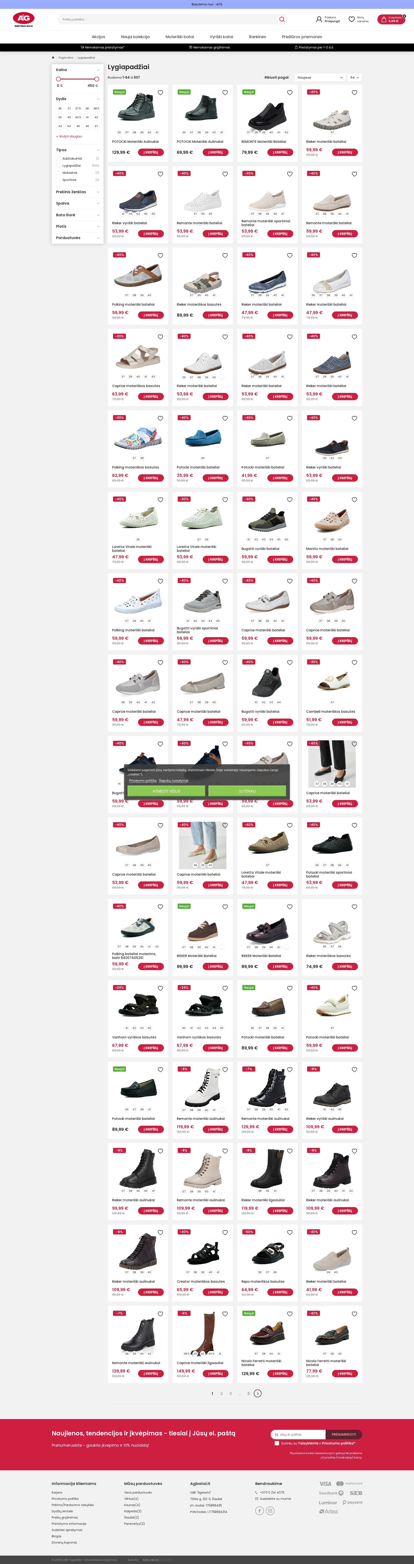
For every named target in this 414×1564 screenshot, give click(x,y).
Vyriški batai (221, 36)
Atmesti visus (166, 791)
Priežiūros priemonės (302, 36)
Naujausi (304, 77)
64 (352, 77)
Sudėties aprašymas (67, 1530)
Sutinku (247, 791)
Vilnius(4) (131, 1499)
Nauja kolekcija (135, 36)
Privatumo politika (65, 1499)
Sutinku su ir (318, 1443)
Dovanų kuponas (64, 1542)
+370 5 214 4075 (272, 1492)
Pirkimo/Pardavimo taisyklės (73, 1505)
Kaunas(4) (132, 1505)
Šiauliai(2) (131, 1517)
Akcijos (98, 36)
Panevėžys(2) (134, 1524)
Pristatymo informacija (69, 1524)
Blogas (56, 1536)
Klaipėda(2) (133, 1511)
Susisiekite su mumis (275, 1499)
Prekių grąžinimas (65, 1517)
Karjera (57, 1492)
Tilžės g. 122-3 (200, 1499)
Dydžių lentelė (62, 1511)
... (222, 378)
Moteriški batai (180, 36)
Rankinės (257, 36)
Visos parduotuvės (138, 1492)
